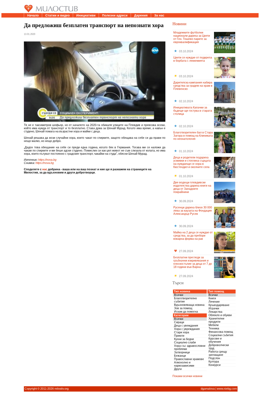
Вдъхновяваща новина (189, 304)
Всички (178, 294)
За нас (159, 15)
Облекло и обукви (220, 315)
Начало (33, 15)
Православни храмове (189, 359)
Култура (214, 361)
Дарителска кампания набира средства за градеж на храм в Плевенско (192, 85)
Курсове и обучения (215, 340)
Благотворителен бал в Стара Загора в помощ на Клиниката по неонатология (193, 135)
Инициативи (86, 15)
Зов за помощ (183, 308)
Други (178, 368)
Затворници (182, 352)
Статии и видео (57, 15)
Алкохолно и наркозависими (184, 364)
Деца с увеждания (186, 325)
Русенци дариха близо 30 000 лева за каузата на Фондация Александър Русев (192, 210)
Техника (214, 328)
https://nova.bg (47, 159)
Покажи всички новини (187, 376)
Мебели (214, 325)
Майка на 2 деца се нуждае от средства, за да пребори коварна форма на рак (193, 235)
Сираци (179, 322)
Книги (212, 298)
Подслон (214, 358)
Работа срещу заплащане (218, 353)
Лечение (214, 301)
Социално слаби (185, 342)
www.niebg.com (227, 388)
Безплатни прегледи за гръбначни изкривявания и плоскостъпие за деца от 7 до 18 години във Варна (192, 262)
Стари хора (181, 332)
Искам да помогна (186, 311)
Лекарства (215, 311)
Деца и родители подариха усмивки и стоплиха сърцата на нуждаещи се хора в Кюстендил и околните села (192, 162)
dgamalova (208, 388)
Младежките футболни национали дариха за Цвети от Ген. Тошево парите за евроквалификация (191, 37)
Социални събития (221, 335)
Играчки (214, 308)
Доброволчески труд (219, 347)
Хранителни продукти (216, 320)
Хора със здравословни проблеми (189, 347)
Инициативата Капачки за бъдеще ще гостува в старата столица (192, 110)
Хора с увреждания (187, 328)
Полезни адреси (115, 15)
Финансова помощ (221, 331)
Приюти (179, 335)
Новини (179, 23)
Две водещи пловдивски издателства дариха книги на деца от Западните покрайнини (192, 187)
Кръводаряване (219, 305)
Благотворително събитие (185, 300)
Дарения (141, 15)
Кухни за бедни (184, 339)
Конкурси (215, 364)
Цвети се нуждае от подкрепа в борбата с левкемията (192, 59)
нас (44, 169)
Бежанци (180, 355)
